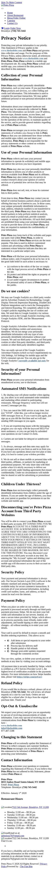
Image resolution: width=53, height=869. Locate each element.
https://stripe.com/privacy (29, 677)
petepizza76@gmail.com (12, 835)
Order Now (15, 28)
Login (7, 28)
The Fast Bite (26, 866)
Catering (11, 20)
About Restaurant (15, 15)
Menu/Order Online (16, 18)
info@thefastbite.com (11, 728)
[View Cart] (2, 28)
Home (10, 12)
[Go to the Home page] (7, 5)
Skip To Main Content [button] (11, 2)
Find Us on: (6, 841)
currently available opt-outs (32, 360)
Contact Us (12, 23)
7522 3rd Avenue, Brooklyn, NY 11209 (30, 807)
